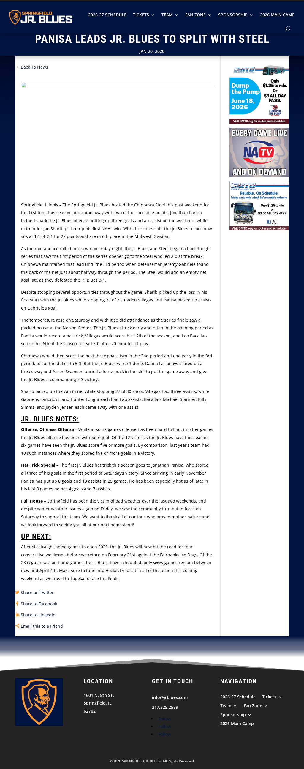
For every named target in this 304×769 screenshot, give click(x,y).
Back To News (34, 67)
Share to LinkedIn (38, 615)
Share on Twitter (37, 592)
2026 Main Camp (277, 15)
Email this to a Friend (42, 626)
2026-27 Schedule (107, 15)
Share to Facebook (39, 604)
